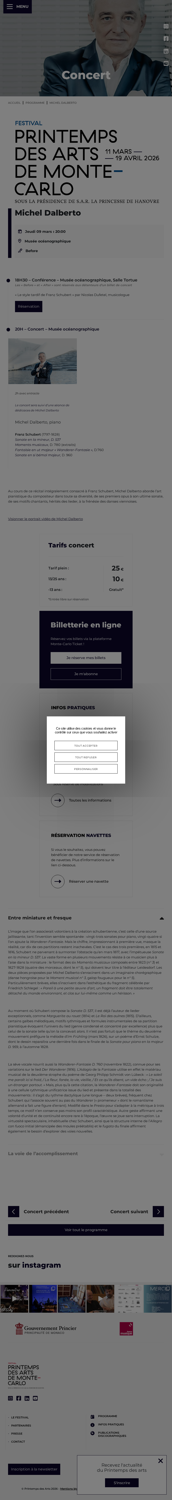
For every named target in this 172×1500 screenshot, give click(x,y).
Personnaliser (86, 769)
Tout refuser (86, 757)
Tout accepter (85, 745)
